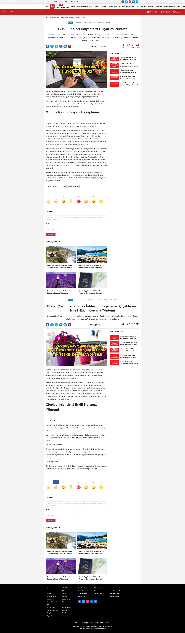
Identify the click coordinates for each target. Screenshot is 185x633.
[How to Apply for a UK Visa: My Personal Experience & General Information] (92, 280)
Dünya (57, 17)
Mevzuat (64, 610)
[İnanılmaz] (93, 198)
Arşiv (95, 591)
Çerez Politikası (63, 1)
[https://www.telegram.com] (137, 1)
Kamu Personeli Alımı (84, 6)
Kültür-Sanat (51, 607)
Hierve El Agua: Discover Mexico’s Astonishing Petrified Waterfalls (91, 266)
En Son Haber (51, 596)
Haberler (51, 17)
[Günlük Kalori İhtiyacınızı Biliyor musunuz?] (76, 69)
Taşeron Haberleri (67, 616)
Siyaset (49, 616)
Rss (76, 622)
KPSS (73, 6)
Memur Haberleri (128, 6)
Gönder (50, 234)
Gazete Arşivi (98, 593)
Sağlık (49, 613)
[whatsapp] (56, 46)
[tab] (51, 211)
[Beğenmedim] (71, 198)
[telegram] (61, 46)
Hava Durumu (114, 588)
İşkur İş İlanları (100, 6)
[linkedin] (65, 46)
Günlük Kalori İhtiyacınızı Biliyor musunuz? (73, 17)
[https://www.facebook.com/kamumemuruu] (123, 1)
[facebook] (47, 46)
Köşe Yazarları (82, 593)
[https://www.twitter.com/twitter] (126, 1)
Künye (48, 1)
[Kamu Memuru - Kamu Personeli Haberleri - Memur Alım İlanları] (59, 6)
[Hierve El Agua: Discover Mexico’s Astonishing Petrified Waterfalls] (92, 254)
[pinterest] (69, 46)
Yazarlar (177, 12)
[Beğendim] (48, 198)
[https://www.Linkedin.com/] (133, 1)
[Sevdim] (63, 198)
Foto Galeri (166, 12)
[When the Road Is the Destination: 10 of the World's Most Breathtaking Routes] (61, 254)
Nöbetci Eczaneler (115, 593)
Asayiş (49, 588)
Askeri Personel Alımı (172, 6)
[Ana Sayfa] (46, 17)
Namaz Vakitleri (114, 596)
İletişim (55, 1)
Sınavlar (159, 6)
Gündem (150, 6)
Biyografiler (81, 596)
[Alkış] (56, 198)
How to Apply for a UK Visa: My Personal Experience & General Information (90, 292)
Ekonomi (64, 593)
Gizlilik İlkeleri (74, 1)
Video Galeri (153, 12)
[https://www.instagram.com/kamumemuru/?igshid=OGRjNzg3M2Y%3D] (130, 1)
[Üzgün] (101, 198)
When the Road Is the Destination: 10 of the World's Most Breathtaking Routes (60, 267)
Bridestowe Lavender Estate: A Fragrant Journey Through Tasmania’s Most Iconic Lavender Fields (59, 292)
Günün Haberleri (99, 588)
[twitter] (52, 46)
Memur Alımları (114, 6)
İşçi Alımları (141, 6)
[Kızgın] (78, 198)
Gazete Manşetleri (115, 591)
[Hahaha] (86, 198)
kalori (98, 94)
